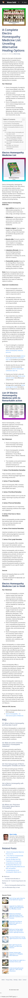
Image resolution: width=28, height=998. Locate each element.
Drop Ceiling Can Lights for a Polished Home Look (17, 960)
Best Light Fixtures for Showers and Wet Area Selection (15, 946)
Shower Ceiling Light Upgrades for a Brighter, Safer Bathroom (16, 954)
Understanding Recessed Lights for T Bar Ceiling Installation (16, 969)
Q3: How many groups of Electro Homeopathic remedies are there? (14, 139)
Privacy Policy (9, 979)
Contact (24, 979)
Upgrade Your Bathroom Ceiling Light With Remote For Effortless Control (16, 907)
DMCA (3, 979)
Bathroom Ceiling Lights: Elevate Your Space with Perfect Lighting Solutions (16, 930)
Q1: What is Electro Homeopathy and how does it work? (15, 133)
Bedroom (6, 876)
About (20, 979)
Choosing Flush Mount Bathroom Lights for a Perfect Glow (15, 923)
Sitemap (15, 979)
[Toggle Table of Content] (22, 119)
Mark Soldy (13, 834)
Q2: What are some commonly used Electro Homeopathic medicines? (14, 136)
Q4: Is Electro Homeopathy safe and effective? (14, 142)
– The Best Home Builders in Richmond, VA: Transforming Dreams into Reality (14, 881)
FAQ (5, 130)
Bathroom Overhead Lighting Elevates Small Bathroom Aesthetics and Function (16, 916)
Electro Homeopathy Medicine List (13, 121)
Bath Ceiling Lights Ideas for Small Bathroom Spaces (17, 898)
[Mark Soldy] (6, 840)
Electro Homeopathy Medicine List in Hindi (13, 128)
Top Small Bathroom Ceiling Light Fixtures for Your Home (17, 937)
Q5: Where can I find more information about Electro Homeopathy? (12, 147)
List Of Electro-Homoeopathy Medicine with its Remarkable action (13, 124)
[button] (19, 2)
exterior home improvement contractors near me (15, 357)
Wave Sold (11, 2)
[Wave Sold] (3, 2)
